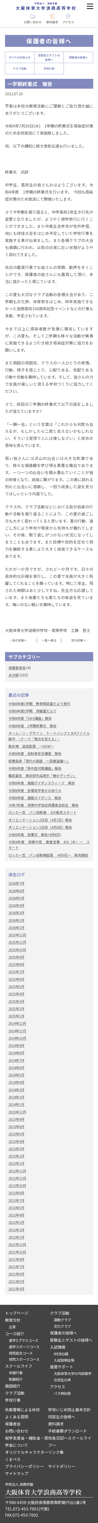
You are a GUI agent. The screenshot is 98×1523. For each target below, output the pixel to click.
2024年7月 (16, 1060)
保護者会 (13, 1424)
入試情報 (57, 1347)
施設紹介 (13, 1386)
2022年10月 (17, 1185)
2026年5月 (16, 898)
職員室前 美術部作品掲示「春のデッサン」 (42, 775)
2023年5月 (16, 1133)
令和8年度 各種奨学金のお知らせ (35, 790)
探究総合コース (21, 1353)
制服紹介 (16, 1379)
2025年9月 (16, 957)
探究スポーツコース (24, 1359)
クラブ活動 (19, 68)
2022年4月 (16, 1215)
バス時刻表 (62, 1393)
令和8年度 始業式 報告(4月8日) (34, 834)
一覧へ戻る (49, 640)
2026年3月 (16, 912)
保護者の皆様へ (78, 57)
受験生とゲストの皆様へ (49, 57)
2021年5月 (16, 1281)
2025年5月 (16, 986)
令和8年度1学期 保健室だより (32, 710)
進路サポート (61, 1366)
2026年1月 (16, 927)
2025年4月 (16, 993)
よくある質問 (16, 1417)
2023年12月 (17, 1111)
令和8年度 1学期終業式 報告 (32, 725)
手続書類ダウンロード (67, 1431)
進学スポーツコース (24, 1346)
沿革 (12, 1326)
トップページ (16, 1313)
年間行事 (16, 1372)
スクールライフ (18, 1366)
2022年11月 (17, 1178)
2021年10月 (17, 1252)
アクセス (57, 1386)
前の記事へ (19, 640)
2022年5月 (16, 1207)
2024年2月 (16, 1097)
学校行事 (49, 68)
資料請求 (56, 1424)
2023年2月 (16, 1156)
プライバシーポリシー (24, 1466)
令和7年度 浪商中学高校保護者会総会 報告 (43, 805)
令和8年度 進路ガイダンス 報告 (34, 797)
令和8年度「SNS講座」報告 (30, 718)
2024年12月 (17, 1023)
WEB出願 (61, 1353)
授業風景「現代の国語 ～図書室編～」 (39, 761)
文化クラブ (62, 1326)
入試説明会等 (64, 1360)
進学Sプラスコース (23, 1340)
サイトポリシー (61, 1466)
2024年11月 (17, 1030)
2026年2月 (16, 920)
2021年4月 (16, 1288)
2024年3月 (16, 1089)
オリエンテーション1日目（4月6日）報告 (40, 827)
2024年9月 (16, 1045)
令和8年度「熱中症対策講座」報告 (35, 768)
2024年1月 (16, 1104)
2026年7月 (16, 883)
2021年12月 (17, 1244)
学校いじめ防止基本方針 (69, 1409)
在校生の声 (62, 1379)
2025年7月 (16, 971)
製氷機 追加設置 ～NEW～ (31, 746)
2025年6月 (16, 979)
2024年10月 (17, 1038)
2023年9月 (16, 1119)
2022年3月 (16, 1222)
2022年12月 (17, 1170)
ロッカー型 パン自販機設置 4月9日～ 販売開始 (48, 855)
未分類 (13, 675)
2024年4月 (16, 1082)
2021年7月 (16, 1266)
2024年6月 (16, 1067)
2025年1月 (16, 1016)
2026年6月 (16, 890)
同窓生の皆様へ (61, 1417)
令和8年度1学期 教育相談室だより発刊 (39, 703)
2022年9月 (16, 1192)
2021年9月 (16, 1259)
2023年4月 (16, 1141)
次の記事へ (78, 640)
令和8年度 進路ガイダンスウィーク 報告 (41, 782)
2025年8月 (16, 964)
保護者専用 (17, 667)
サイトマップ (16, 1473)
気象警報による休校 (22, 1409)
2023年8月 (16, 1126)
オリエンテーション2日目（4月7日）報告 (40, 819)
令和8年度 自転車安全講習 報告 (35, 753)
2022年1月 (16, 1237)
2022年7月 (16, 1200)
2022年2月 (16, 1229)
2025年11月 (17, 942)
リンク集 (56, 1452)
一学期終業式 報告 (29, 83)
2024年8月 (16, 1052)
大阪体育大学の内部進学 (72, 1373)
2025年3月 (16, 1001)
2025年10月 (17, 949)
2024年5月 (16, 1074)
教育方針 (13, 1320)
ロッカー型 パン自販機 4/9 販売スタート (42, 812)
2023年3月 (16, 1148)
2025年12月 (17, 934)
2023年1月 (16, 1163)
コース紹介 (14, 1333)
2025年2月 (16, 1008)
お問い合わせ (16, 1431)
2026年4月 (16, 905)
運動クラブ (62, 1319)
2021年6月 (16, 1273)
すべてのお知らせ (20, 57)
